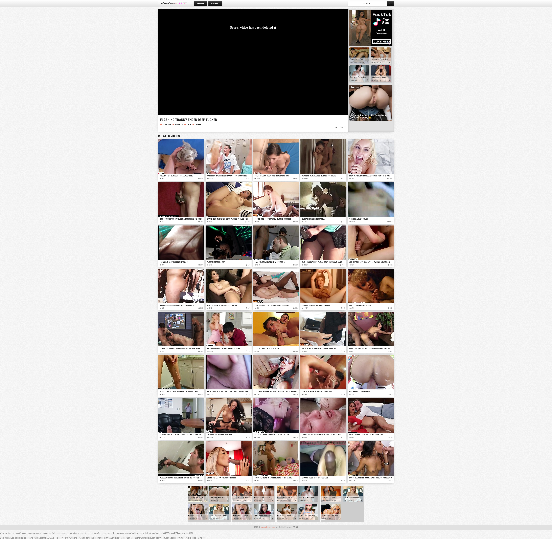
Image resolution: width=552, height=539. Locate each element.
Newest (200, 3)
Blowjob (166, 124)
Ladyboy (198, 124)
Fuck (188, 124)
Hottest (215, 3)
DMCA (295, 527)
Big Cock (178, 124)
